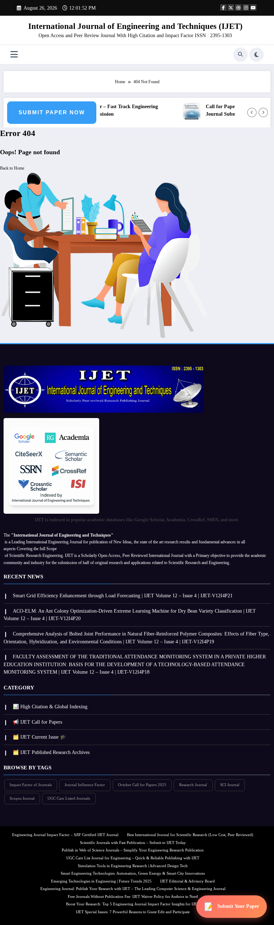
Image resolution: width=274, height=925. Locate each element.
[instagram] (246, 7)
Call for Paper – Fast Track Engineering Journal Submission (111, 110)
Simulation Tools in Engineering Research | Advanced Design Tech (133, 866)
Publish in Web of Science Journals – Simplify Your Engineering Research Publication (133, 850)
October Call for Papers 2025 (142, 785)
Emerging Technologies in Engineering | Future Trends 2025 (101, 881)
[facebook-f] (223, 7)
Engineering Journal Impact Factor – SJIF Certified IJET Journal (65, 835)
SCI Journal (229, 785)
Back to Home (12, 168)
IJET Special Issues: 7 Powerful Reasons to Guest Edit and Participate (133, 912)
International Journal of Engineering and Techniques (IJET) (135, 26)
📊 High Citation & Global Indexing (50, 706)
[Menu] (14, 54)
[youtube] (253, 7)
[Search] (240, 54)
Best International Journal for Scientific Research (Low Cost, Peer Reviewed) (190, 835)
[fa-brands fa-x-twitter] (231, 7)
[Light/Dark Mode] (256, 54)
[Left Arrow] (252, 112)
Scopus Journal (22, 798)
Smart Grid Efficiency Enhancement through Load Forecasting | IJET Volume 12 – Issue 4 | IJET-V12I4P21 (123, 595)
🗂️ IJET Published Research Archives (51, 752)
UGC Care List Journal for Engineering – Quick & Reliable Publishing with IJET (132, 858)
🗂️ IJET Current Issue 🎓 (39, 737)
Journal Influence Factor (85, 785)
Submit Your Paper (238, 906)
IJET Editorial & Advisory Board (187, 881)
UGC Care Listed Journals (68, 798)
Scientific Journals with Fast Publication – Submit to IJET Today (133, 843)
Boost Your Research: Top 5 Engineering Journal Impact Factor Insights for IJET (132, 904)
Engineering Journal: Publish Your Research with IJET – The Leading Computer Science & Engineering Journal (132, 889)
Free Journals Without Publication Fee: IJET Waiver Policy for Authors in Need (133, 897)
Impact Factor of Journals (31, 785)
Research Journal (193, 785)
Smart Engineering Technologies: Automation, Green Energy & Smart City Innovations (133, 873)
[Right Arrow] (263, 112)
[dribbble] (238, 7)
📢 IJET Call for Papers (37, 722)
